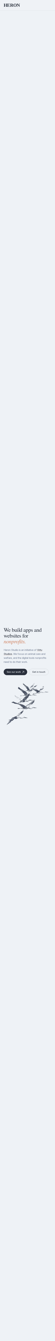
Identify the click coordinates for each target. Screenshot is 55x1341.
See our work (14, 672)
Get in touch (38, 672)
